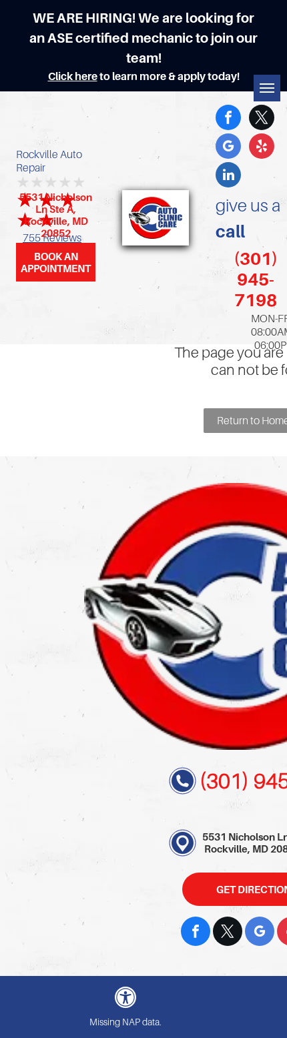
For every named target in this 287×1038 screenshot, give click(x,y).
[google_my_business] (228, 147)
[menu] (267, 88)
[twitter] (261, 119)
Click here (72, 76)
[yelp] (261, 147)
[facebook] (228, 119)
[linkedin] (228, 176)
